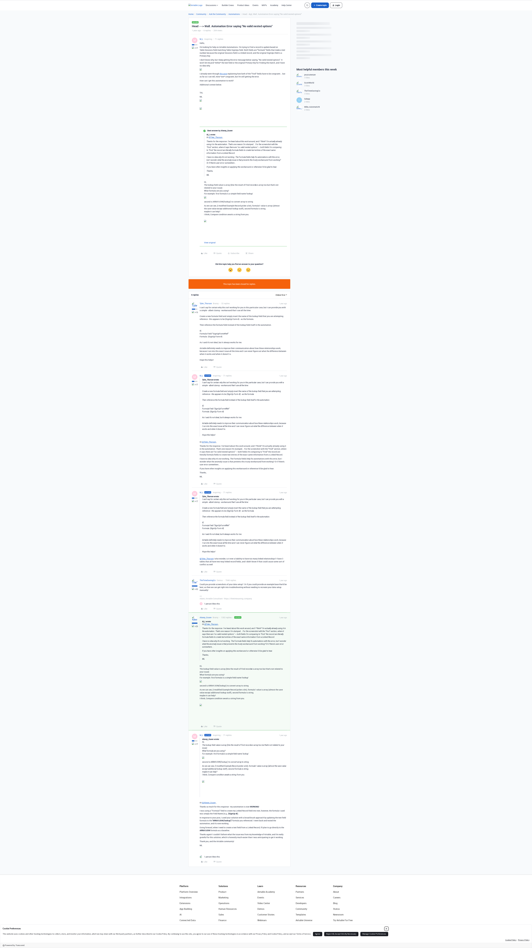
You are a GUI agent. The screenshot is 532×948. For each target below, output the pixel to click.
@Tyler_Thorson (215, 137)
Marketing (223, 897)
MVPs (264, 5)
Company (337, 886)
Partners (300, 891)
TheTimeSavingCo (208, 580)
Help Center (287, 5)
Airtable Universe (304, 920)
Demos (260, 908)
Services (300, 897)
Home (191, 14)
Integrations (186, 897)
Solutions (223, 886)
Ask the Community (217, 14)
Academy (274, 5)
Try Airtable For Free (343, 920)
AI (181, 914)
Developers (301, 903)
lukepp (307, 98)
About (336, 891)
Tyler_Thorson (206, 303)
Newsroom (338, 914)
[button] (320, 5)
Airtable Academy (266, 891)
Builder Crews (228, 5)
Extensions (185, 903)
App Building (186, 908)
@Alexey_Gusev (209, 802)
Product (222, 891)
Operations (223, 903)
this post (223, 73)
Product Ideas (243, 5)
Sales (221, 914)
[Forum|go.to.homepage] (195, 5)
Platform (184, 886)
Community (201, 14)
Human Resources (227, 908)
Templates (301, 914)
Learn (260, 886)
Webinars (262, 920)
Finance (222, 920)
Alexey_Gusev (206, 617)
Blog (335, 903)
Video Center (263, 903)
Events (255, 5)
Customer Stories (265, 914)
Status (336, 908)
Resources (301, 886)
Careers (336, 897)
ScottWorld (309, 82)
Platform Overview (189, 891)
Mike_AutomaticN (312, 107)
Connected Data (188, 920)
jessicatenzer (310, 74)
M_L (201, 39)
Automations (234, 14)
